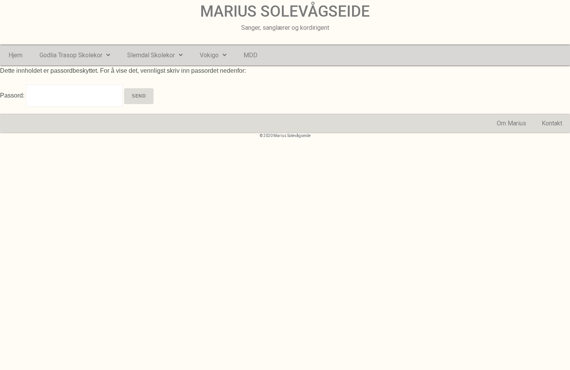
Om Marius (511, 123)
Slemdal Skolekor (151, 55)
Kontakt (552, 123)
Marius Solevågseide (285, 11)
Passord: (13, 95)
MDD (250, 55)
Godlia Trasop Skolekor (71, 55)
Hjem (15, 55)
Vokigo (209, 55)
